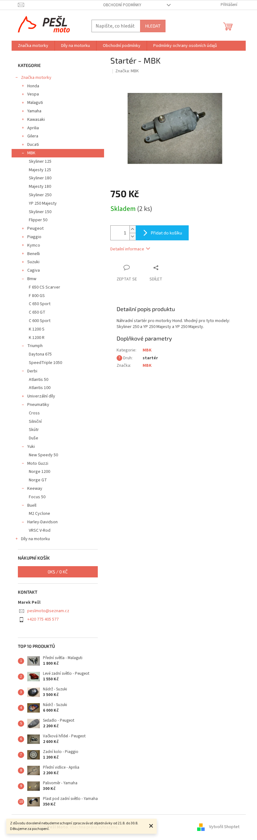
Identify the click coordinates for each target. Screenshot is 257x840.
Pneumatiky (38, 405)
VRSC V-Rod (39, 530)
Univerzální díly (41, 396)
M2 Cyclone (39, 513)
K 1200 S (37, 329)
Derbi (32, 371)
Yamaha (34, 111)
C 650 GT (37, 312)
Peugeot (35, 228)
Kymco (33, 245)
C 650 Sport (39, 304)
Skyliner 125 (40, 161)
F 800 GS (37, 296)
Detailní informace (127, 249)
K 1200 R (37, 338)
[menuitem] (33, 46)
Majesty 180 (40, 186)
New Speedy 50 (43, 455)
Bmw (31, 279)
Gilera (32, 136)
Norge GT (38, 480)
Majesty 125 (40, 170)
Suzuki (33, 262)
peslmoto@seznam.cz (48, 611)
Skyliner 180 (40, 178)
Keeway (34, 488)
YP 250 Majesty (43, 203)
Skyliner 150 (40, 212)
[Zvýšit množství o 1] (132, 229)
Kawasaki (36, 119)
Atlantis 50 (38, 379)
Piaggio (34, 237)
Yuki (31, 446)
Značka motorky (36, 77)
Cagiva (33, 270)
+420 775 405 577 (43, 619)
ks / (58, 571)
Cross (34, 413)
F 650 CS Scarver (44, 287)
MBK (31, 153)
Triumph (35, 346)
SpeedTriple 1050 (45, 363)
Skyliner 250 (40, 195)
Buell (31, 505)
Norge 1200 (39, 472)
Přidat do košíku (166, 232)
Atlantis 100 (39, 388)
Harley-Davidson (42, 522)
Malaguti (35, 103)
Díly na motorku (35, 539)
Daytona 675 (40, 354)
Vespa (33, 94)
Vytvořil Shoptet (224, 827)
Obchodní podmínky (122, 5)
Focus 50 (37, 497)
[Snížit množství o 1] (132, 236)
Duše (33, 438)
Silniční (35, 421)
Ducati (33, 144)
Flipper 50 (38, 220)
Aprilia (33, 128)
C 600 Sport (39, 321)
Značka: (127, 71)
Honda (33, 86)
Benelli (33, 254)
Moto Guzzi (37, 463)
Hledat (152, 25)
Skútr (34, 430)
